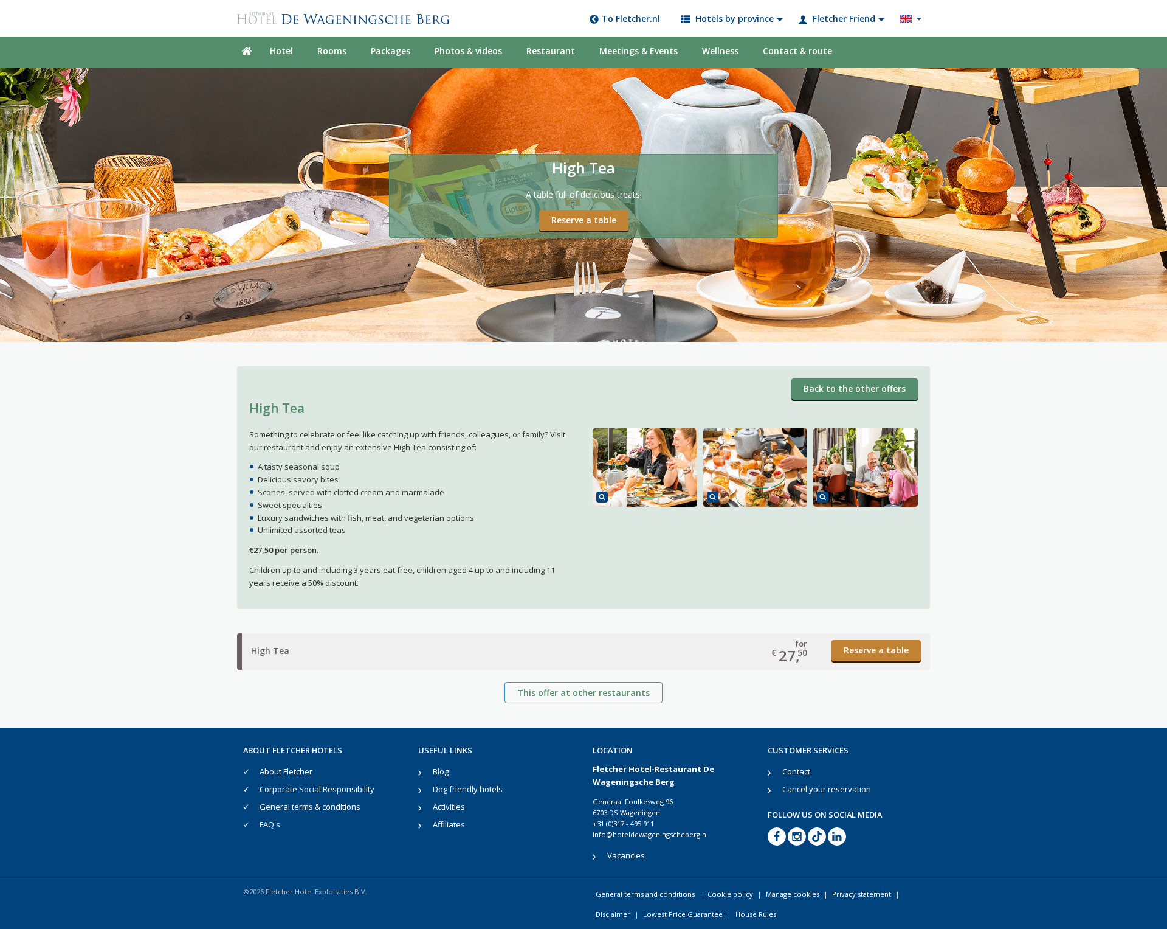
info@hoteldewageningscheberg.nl (650, 834)
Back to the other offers (855, 388)
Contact (796, 771)
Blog (441, 771)
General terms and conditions (645, 894)
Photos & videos (468, 51)
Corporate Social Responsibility (317, 789)
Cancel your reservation (826, 789)
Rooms (331, 51)
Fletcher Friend (844, 18)
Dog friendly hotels (468, 789)
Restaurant (550, 51)
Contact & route (797, 51)
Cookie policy (730, 894)
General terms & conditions (310, 806)
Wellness (720, 51)
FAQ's (270, 824)
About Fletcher (286, 771)
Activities (449, 806)
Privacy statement (861, 894)
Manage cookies (792, 894)
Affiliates (449, 824)
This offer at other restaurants (583, 692)
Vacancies (626, 855)
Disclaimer (613, 914)
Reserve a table (583, 220)
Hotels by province (734, 18)
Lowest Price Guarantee (683, 914)
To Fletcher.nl (631, 18)
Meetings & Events (638, 51)
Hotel (281, 51)
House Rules (755, 914)
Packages (390, 51)
